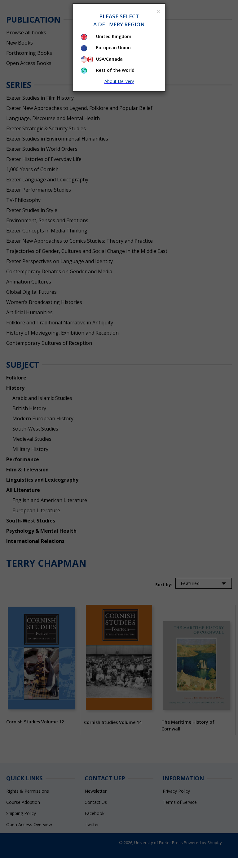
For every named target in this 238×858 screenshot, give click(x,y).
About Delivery (119, 81)
